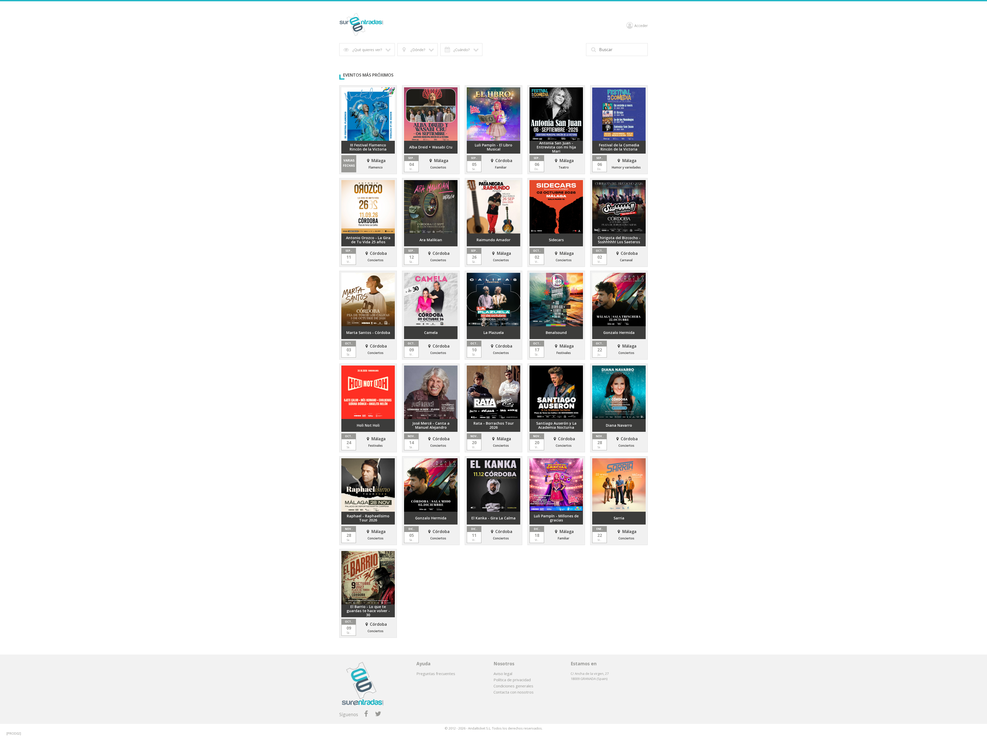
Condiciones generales (513, 685)
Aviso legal (503, 673)
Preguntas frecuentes (435, 673)
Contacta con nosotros (514, 692)
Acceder (641, 26)
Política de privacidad (512, 679)
